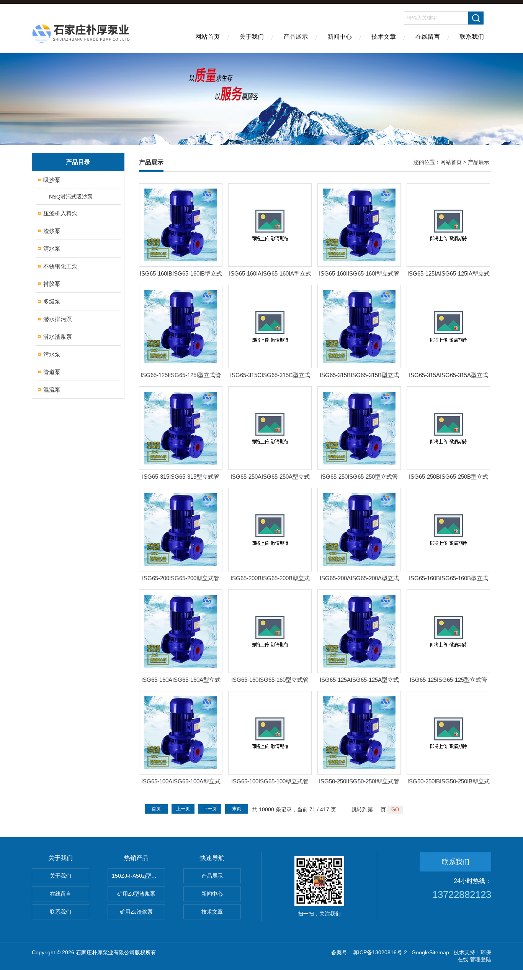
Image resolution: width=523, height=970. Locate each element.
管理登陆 (480, 959)
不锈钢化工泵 (60, 266)
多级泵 (51, 301)
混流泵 (51, 389)
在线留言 (427, 36)
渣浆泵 (51, 231)
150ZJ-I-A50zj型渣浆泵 (138, 876)
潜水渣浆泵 (57, 336)
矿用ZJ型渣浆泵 (136, 894)
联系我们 (471, 36)
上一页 (183, 808)
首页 (156, 808)
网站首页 (207, 36)
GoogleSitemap (430, 952)
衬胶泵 (51, 284)
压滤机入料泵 (60, 213)
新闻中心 (339, 36)
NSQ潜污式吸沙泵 (71, 197)
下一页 (210, 808)
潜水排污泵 (57, 319)
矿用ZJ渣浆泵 (136, 912)
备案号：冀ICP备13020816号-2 (369, 952)
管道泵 (51, 372)
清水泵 (51, 248)
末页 (236, 808)
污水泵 (51, 354)
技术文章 (383, 36)
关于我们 (251, 36)
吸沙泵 (51, 180)
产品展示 (295, 36)
